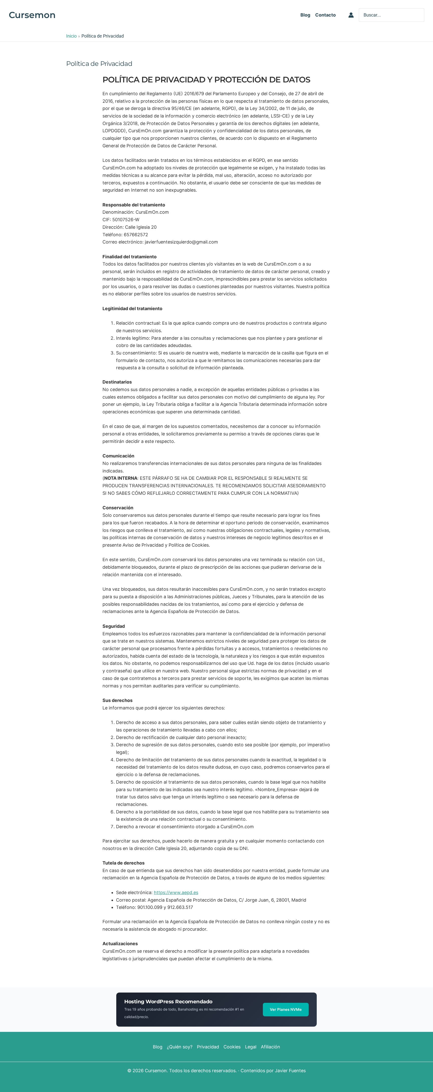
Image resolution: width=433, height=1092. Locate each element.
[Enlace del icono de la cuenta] (351, 15)
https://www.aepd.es (176, 892)
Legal (250, 1046)
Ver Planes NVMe (286, 1009)
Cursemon (32, 15)
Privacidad (208, 1046)
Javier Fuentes (290, 1070)
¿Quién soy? (179, 1046)
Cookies (232, 1046)
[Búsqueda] (421, 15)
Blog (157, 1046)
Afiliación (270, 1046)
